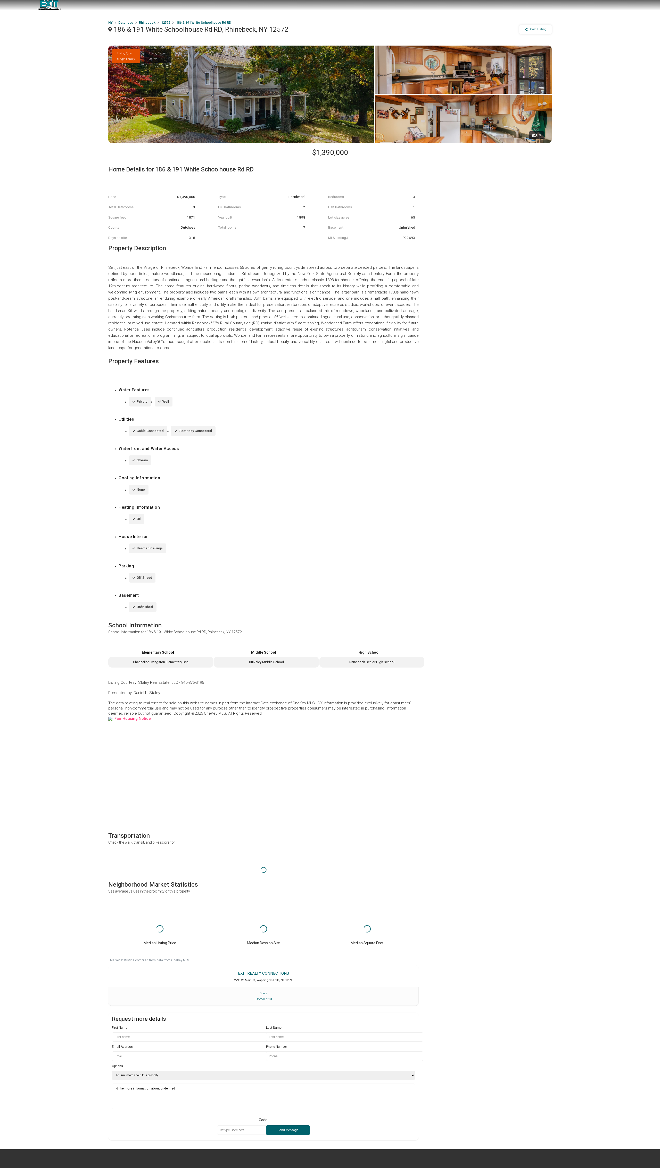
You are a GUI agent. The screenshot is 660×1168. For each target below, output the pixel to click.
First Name (119, 1027)
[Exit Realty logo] (49, 5)
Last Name (274, 1027)
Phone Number (276, 1047)
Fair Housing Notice (132, 718)
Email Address (122, 1047)
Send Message (288, 1130)
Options (117, 1066)
